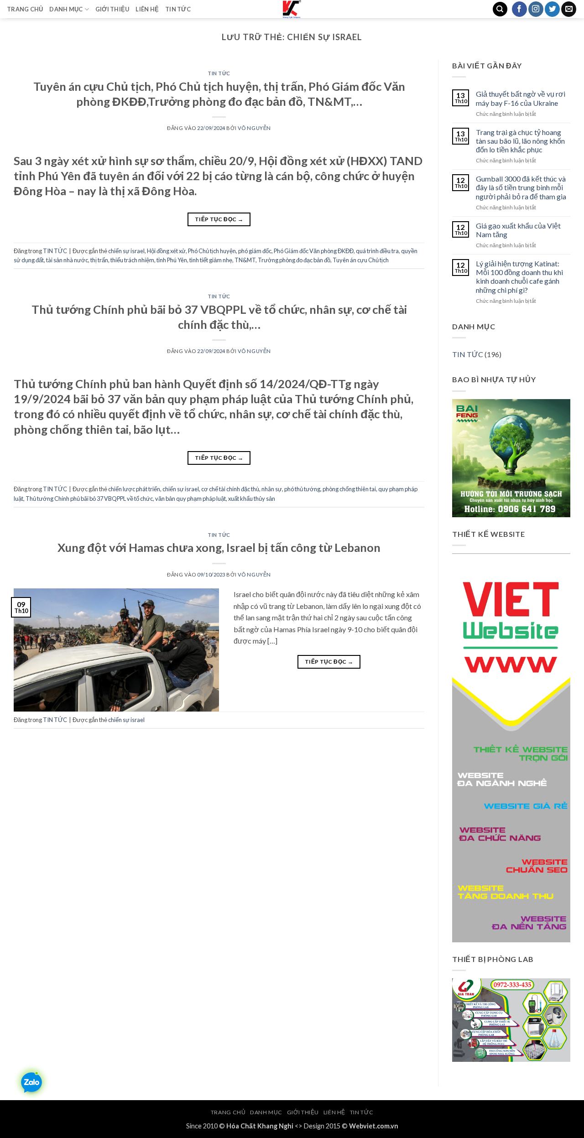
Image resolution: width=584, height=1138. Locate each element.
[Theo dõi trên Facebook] (519, 9)
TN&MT (245, 260)
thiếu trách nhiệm (132, 260)
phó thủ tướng (302, 489)
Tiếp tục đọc (219, 219)
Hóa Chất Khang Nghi (259, 1126)
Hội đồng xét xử (166, 251)
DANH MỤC (66, 9)
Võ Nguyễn (254, 128)
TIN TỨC (178, 9)
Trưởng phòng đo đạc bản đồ (294, 260)
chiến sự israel (126, 251)
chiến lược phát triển (134, 489)
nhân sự (271, 489)
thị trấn (99, 260)
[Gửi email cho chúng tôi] (568, 9)
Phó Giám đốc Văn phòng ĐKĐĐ (314, 251)
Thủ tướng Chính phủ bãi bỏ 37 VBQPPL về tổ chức (89, 498)
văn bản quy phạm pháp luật (190, 498)
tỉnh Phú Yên (171, 260)
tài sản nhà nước (67, 260)
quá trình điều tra (377, 251)
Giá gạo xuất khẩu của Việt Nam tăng (518, 230)
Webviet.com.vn (373, 1126)
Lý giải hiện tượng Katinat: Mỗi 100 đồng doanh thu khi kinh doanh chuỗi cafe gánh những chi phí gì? (519, 276)
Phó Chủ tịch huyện (212, 251)
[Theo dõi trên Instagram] (535, 9)
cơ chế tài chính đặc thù (230, 489)
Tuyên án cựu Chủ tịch (361, 260)
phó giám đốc (254, 251)
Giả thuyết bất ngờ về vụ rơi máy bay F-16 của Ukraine (520, 98)
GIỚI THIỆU (112, 9)
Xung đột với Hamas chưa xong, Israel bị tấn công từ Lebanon (219, 547)
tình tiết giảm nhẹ (210, 260)
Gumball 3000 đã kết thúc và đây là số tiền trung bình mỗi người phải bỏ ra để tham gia (521, 187)
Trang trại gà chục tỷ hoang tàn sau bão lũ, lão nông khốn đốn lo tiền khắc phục (520, 141)
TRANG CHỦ (25, 9)
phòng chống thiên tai (349, 489)
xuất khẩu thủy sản (251, 498)
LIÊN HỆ (147, 9)
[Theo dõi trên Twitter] (552, 9)
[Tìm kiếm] (500, 9)
